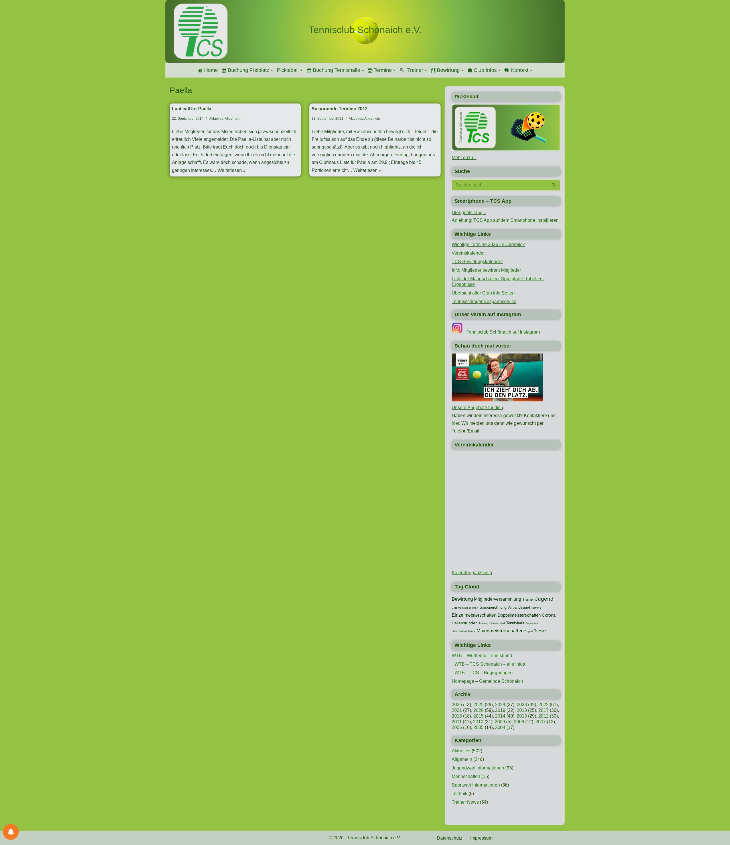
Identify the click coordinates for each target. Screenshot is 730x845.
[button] (272, 70)
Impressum (481, 838)
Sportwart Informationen (476, 785)
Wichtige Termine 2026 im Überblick (488, 244)
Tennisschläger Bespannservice (484, 301)
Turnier (540, 631)
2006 (457, 727)
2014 (500, 716)
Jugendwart (533, 623)
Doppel (529, 631)
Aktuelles (216, 119)
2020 (478, 710)
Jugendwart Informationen (478, 767)
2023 (522, 704)
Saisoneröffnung (493, 607)
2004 (500, 727)
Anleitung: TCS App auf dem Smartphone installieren (505, 220)
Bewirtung (462, 599)
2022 (543, 704)
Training (483, 623)
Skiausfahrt (497, 623)
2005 (478, 727)
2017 (543, 710)
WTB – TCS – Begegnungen (484, 672)
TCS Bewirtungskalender (477, 261)
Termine (536, 607)
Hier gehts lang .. (469, 212)
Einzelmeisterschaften (474, 615)
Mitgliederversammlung (497, 599)
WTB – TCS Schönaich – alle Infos (490, 664)
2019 (500, 710)
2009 (500, 721)
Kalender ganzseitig (472, 572)
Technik (459, 793)
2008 (519, 721)
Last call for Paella (191, 108)
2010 (478, 721)
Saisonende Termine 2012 (340, 108)
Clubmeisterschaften (465, 607)
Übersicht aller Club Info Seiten (483, 293)
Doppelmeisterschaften (519, 615)
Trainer (528, 599)
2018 (522, 710)
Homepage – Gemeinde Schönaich (487, 681)
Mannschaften (466, 776)
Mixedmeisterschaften (500, 630)
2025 (478, 704)
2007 (541, 721)
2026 (457, 704)
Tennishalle (515, 623)
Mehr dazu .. (464, 157)
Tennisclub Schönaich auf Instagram (503, 332)
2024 (500, 704)
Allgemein (232, 119)
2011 (457, 721)
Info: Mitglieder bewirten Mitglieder (486, 270)
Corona (548, 615)
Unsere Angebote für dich (477, 407)
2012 (543, 716)
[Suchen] (554, 185)
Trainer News (465, 802)
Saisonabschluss (463, 631)
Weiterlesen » (232, 170)
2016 (457, 716)
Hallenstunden (465, 623)
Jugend (544, 599)
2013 (522, 716)
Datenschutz (449, 838)
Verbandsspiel (519, 608)
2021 (457, 710)
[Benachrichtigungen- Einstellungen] (11, 832)
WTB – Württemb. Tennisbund (482, 655)
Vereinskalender (468, 253)
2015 (478, 716)
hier (455, 423)
